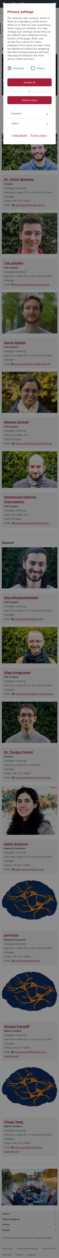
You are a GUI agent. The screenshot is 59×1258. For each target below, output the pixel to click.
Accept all (29, 82)
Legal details (19, 135)
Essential (18, 68)
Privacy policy (38, 135)
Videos (40, 68)
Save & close (29, 100)
